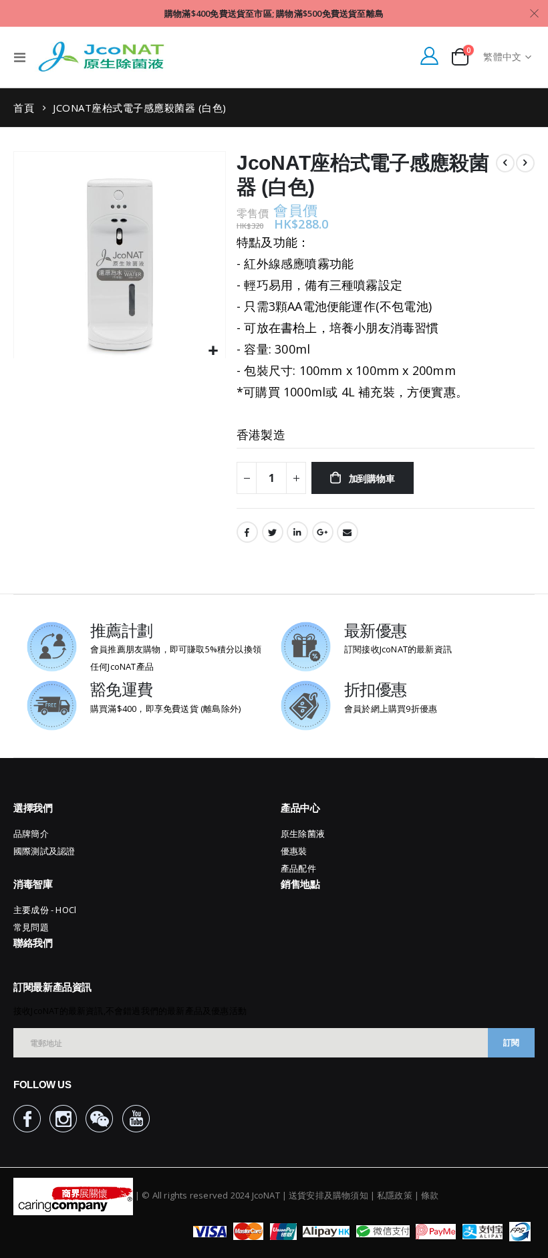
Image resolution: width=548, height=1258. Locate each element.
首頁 (23, 107)
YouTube (136, 1118)
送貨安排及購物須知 (328, 1195)
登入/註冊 (429, 56)
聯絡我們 (33, 943)
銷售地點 (300, 884)
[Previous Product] (505, 163)
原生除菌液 (303, 834)
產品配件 (298, 868)
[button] (213, 351)
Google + (322, 532)
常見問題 (31, 927)
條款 (429, 1195)
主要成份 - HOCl (44, 910)
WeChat (99, 1118)
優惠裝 (294, 851)
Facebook (247, 532)
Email (347, 532)
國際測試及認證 (44, 851)
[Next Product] (525, 163)
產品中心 (300, 807)
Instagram (63, 1118)
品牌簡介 (31, 834)
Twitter (272, 532)
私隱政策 (394, 1195)
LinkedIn (297, 532)
